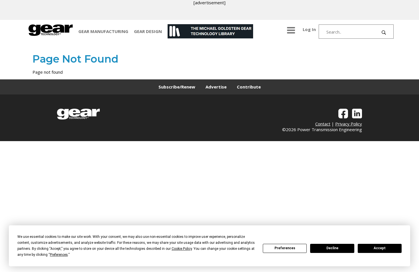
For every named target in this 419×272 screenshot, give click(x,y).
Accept (380, 248)
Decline (332, 248)
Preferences (284, 248)
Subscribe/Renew (176, 87)
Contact (322, 124)
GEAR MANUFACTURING (103, 31)
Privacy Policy (348, 124)
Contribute (249, 87)
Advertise (216, 87)
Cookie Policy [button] (182, 249)
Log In (309, 29)
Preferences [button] (59, 255)
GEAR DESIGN (148, 31)
